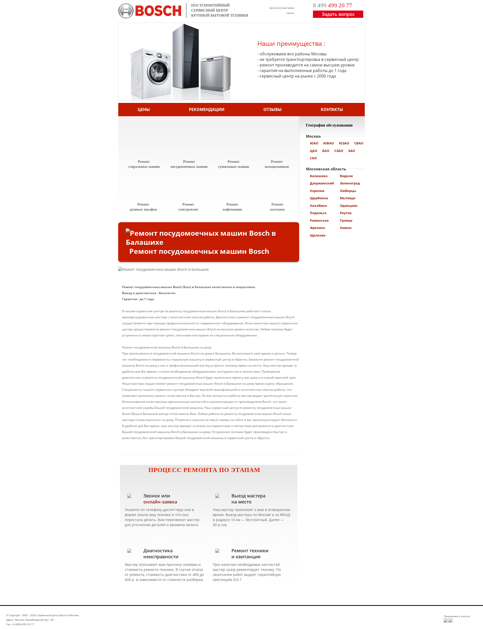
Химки (345, 227)
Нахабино (318, 205)
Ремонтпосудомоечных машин (189, 164)
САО (313, 158)
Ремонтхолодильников (277, 164)
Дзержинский (322, 183)
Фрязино (317, 227)
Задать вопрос (338, 14)
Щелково (318, 235)
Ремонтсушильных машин (233, 164)
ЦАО (313, 150)
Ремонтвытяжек (277, 207)
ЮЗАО (344, 143)
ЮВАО (328, 143)
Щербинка (319, 198)
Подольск (318, 213)
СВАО (358, 143)
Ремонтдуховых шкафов (143, 207)
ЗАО (351, 150)
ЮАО (314, 143)
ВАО (325, 150)
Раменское (319, 220)
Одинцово (348, 205)
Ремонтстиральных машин (144, 164)
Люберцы (348, 190)
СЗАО (338, 150)
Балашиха (319, 176)
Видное (346, 176)
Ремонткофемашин (232, 207)
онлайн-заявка (160, 502)
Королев (317, 190)
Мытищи (347, 198)
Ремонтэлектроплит (188, 207)
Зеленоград (350, 183)
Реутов (345, 213)
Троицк (346, 220)
